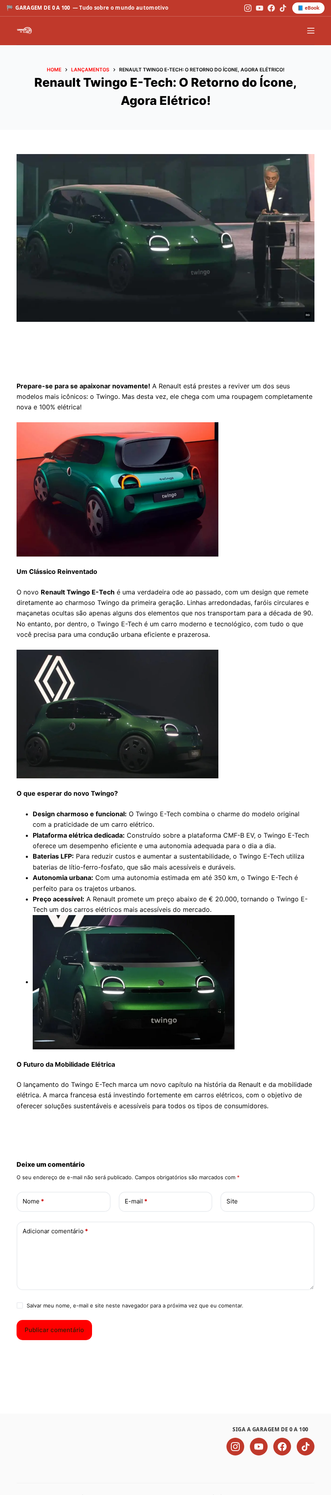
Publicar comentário (54, 1330)
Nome (33, 1201)
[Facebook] (271, 8)
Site (232, 1201)
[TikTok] (283, 8)
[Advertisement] (165, 357)
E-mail (136, 1201)
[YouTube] (259, 8)
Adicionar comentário (55, 1231)
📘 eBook (308, 7)
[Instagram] (247, 8)
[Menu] (310, 30)
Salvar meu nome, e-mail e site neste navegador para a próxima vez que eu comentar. (135, 1305)
